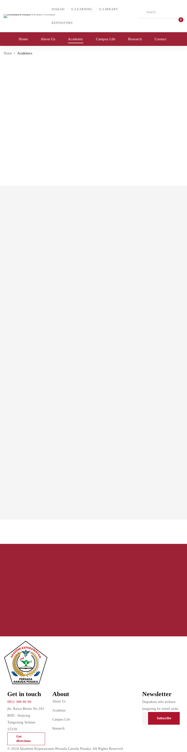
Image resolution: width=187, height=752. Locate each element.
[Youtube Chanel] (155, 735)
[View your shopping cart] (179, 22)
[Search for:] (161, 12)
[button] (26, 738)
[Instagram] (167, 728)
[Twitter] (144, 728)
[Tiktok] (144, 735)
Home (8, 53)
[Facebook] (155, 728)
